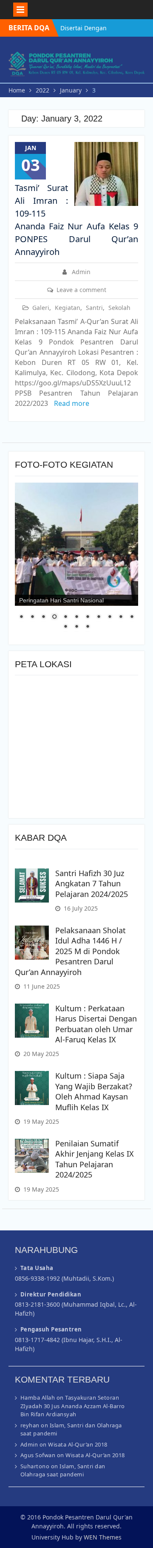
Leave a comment (81, 290)
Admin (81, 272)
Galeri (40, 308)
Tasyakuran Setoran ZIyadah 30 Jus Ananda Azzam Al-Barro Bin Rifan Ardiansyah (72, 1406)
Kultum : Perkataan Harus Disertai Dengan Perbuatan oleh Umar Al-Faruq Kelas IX (96, 1024)
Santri (94, 308)
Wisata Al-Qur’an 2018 (78, 1444)
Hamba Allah (37, 1397)
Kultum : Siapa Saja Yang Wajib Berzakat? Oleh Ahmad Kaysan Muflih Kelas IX (93, 1091)
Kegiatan (67, 308)
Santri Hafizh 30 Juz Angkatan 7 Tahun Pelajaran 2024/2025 (91, 883)
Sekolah (119, 308)
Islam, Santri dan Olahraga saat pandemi (62, 1470)
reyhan (30, 1425)
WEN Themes (103, 1537)
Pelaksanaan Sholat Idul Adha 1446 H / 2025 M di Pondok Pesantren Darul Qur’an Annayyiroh (70, 951)
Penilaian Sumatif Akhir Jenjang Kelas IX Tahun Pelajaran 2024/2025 (94, 1159)
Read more (71, 403)
